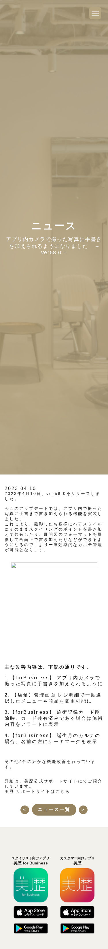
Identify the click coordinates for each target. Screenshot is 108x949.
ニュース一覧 (54, 809)
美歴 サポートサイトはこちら (37, 791)
